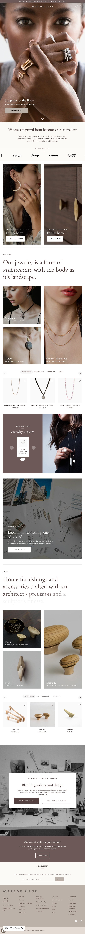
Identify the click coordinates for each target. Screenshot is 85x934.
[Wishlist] (76, 7)
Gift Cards (22, 912)
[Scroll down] (42, 119)
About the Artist (57, 900)
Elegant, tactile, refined (16, 645)
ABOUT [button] (55, 897)
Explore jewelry (15, 238)
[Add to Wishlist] (24, 380)
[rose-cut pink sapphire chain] (70, 390)
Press (54, 906)
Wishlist (54, 903)
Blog (53, 909)
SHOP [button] (21, 897)
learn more (42, 855)
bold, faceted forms (14, 685)
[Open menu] (6, 7)
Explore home (55, 238)
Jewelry (21, 900)
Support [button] (72, 897)
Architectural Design (42, 908)
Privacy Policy (40, 930)
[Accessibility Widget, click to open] (3, 930)
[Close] (22, 928)
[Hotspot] (65, 450)
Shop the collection (14, 321)
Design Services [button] (39, 898)
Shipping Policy (73, 911)
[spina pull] (15, 714)
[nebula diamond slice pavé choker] (42, 390)
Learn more (19, 549)
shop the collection (14, 361)
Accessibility (72, 914)
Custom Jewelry (41, 902)
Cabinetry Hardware (25, 903)
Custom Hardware (41, 905)
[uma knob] (42, 714)
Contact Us (72, 903)
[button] (9, 896)
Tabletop (22, 906)
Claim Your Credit (12, 928)
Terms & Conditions (26, 930)
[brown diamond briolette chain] (15, 390)
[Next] (80, 373)
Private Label (40, 911)
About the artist (26, 800)
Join (59, 879)
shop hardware (16, 110)
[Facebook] (76, 921)
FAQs (54, 912)
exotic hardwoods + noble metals (62, 685)
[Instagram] (81, 921)
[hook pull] (70, 714)
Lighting (22, 909)
